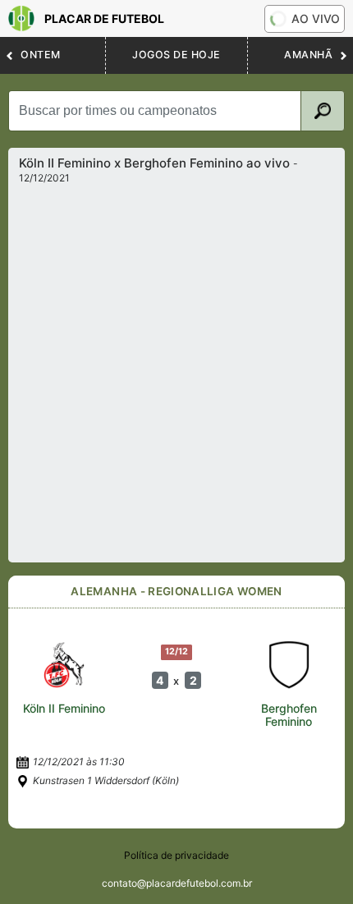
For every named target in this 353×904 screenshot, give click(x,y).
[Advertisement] (176, 368)
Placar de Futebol (104, 18)
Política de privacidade (176, 855)
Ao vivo (315, 18)
